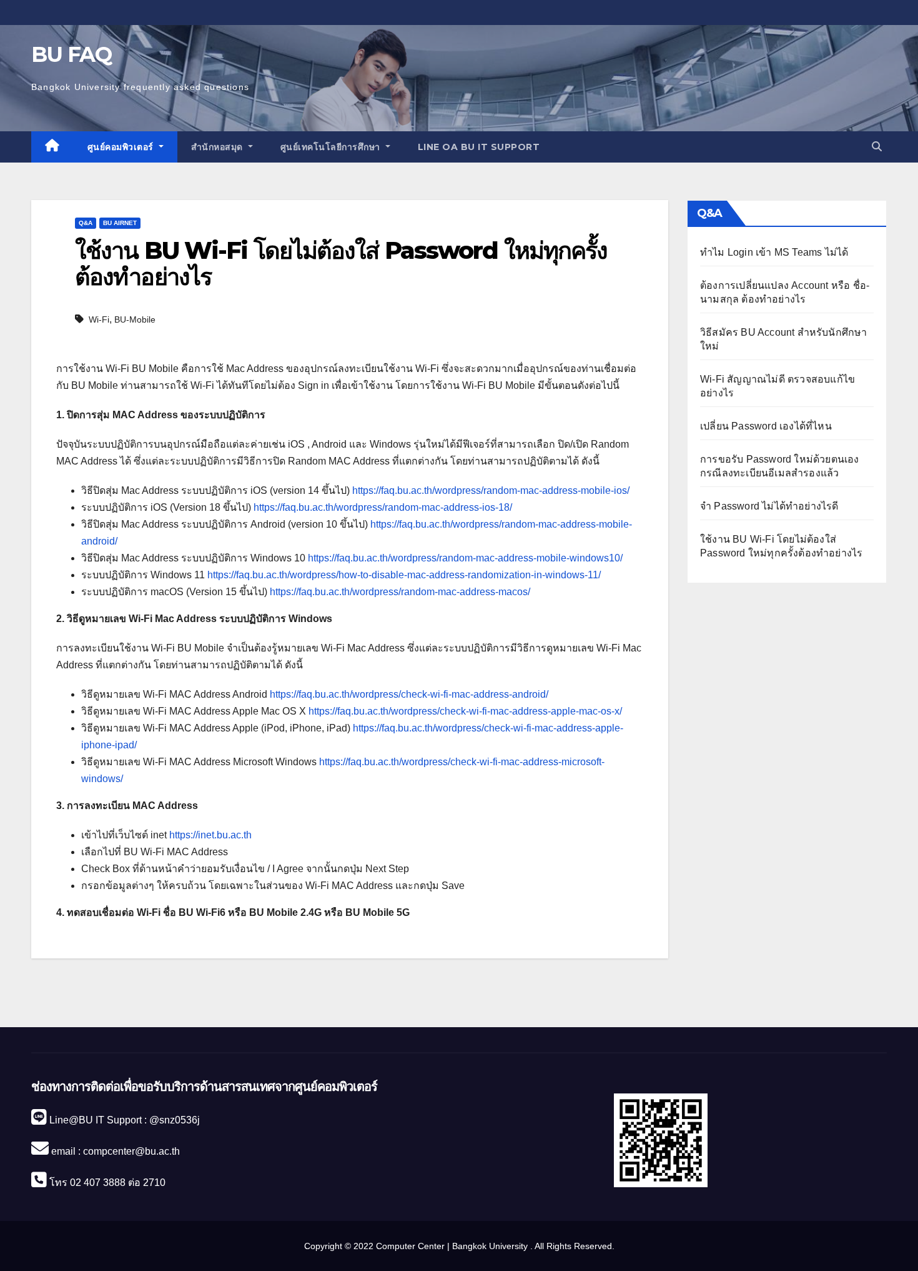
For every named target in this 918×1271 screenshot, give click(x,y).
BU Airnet (120, 222)
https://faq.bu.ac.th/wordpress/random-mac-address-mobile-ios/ (490, 490)
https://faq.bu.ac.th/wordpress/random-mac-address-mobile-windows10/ (465, 558)
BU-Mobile (134, 319)
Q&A (85, 222)
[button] (877, 146)
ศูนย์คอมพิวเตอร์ (122, 147)
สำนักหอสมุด (218, 147)
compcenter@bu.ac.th (131, 1151)
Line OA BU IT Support (479, 147)
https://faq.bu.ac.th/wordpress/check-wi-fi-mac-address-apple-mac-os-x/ (465, 711)
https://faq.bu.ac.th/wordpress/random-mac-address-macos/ (400, 591)
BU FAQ (71, 54)
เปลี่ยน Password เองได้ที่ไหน (766, 426)
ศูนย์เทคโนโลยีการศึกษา (331, 147)
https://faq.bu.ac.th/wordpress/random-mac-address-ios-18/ (383, 507)
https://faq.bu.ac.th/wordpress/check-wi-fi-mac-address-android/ (409, 694)
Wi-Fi (99, 319)
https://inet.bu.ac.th (210, 835)
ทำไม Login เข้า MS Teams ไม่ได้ (774, 252)
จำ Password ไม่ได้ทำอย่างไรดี (769, 506)
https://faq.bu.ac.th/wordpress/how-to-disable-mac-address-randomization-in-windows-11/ (404, 575)
